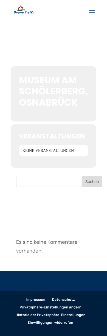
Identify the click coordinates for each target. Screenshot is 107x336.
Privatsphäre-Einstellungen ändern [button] (50, 307)
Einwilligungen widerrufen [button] (50, 322)
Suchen (92, 181)
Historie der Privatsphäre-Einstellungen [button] (51, 314)
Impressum (35, 299)
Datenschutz (63, 299)
